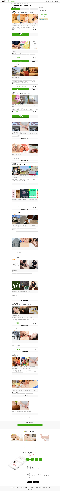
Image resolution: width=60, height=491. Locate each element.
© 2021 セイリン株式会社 (30, 489)
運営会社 (49, 487)
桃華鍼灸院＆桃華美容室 (16, 328)
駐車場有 (45, 16)
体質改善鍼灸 (17, 111)
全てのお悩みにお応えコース (18, 181)
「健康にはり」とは (12, 487)
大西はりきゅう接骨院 (15, 64)
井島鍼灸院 (13, 11)
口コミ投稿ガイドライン (22, 487)
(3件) (16, 66)
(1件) (15, 94)
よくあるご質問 (16, 487)
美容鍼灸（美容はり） (18, 322)
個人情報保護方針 (31, 487)
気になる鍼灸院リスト (56, 1)
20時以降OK (44, 14)
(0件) (15, 143)
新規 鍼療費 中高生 (18, 57)
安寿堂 (13, 38)
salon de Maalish (15, 377)
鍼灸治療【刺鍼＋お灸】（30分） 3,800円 (19, 349)
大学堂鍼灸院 (14, 163)
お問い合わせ (45, 487)
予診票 (50, 1)
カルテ (52, 1)
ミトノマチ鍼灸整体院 (15, 257)
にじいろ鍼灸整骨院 (15, 303)
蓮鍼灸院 (13, 92)
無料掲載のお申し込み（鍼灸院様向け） (39, 487)
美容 (40, 15)
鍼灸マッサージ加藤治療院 (16, 212)
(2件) (16, 13)
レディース (41, 16)
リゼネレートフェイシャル (18, 323)
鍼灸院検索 (9, 1)
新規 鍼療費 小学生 (18, 58)
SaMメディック (14, 354)
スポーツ (43, 15)
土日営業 (41, 14)
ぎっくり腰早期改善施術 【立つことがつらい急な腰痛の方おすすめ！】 (22, 86)
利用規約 (27, 487)
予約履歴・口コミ (47, 1)
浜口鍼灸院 (13, 141)
